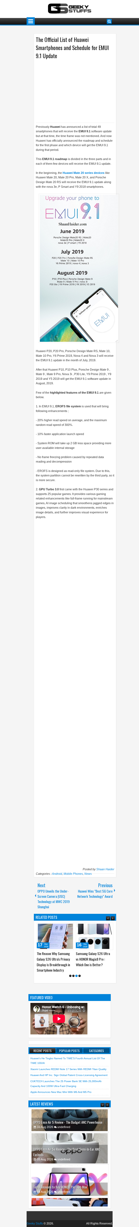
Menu (31, 21)
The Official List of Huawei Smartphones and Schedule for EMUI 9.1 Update (72, 47)
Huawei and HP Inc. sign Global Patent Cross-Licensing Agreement (69, 1075)
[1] (70, 976)
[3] (76, 976)
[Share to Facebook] (62, 927)
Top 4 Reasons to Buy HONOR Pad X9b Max (60, 1164)
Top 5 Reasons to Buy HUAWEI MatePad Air (60, 1196)
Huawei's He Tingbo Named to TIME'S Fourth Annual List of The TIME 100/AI (94, 959)
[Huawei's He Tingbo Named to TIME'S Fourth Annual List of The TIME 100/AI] (94, 936)
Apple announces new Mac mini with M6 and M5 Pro (60, 1092)
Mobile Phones (73, 873)
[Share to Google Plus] (70, 927)
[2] (73, 976)
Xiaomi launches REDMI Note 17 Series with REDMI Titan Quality (68, 1069)
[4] (79, 976)
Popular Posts (69, 1050)
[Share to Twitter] (66, 927)
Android (57, 873)
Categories (96, 1050)
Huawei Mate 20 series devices (83, 172)
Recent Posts (42, 1050)
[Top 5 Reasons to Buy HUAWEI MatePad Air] (69, 1190)
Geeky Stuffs (35, 1223)
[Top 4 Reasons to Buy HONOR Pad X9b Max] (69, 1158)
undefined (63, 1136)
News (88, 873)
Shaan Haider (105, 869)
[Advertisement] (71, 90)
